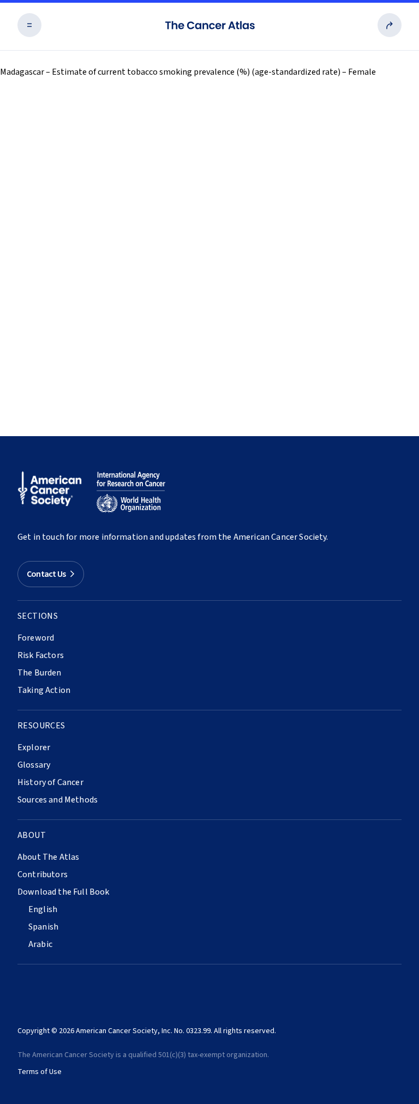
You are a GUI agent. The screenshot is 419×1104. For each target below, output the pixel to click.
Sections (37, 616)
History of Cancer (50, 782)
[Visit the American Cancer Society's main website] (52, 492)
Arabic (40, 944)
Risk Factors (40, 655)
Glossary (33, 765)
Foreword (35, 638)
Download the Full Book (63, 892)
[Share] (390, 25)
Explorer (33, 747)
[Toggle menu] (29, 25)
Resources (41, 726)
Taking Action (43, 690)
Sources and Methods (57, 800)
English (42, 909)
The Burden (39, 673)
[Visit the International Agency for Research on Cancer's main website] (131, 492)
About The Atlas (48, 857)
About (31, 835)
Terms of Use (39, 1071)
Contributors (42, 874)
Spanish (43, 927)
